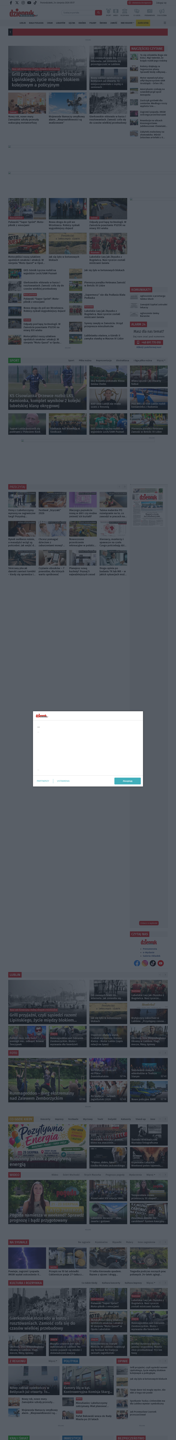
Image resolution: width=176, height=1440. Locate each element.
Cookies (53, 773)
